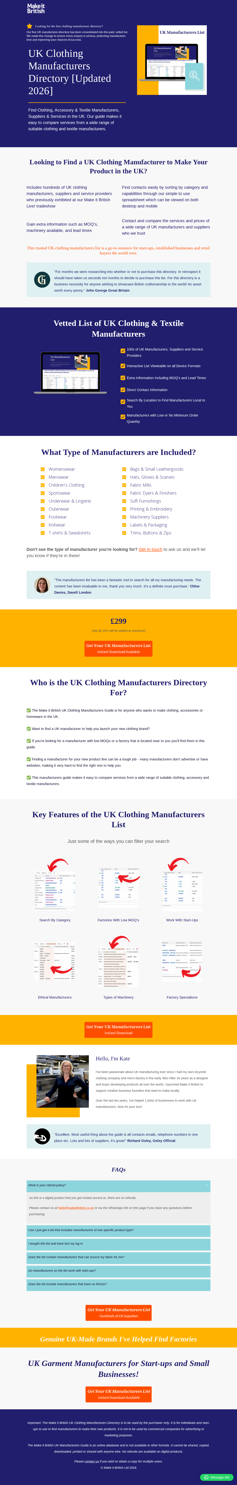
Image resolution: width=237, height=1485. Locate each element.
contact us (92, 1461)
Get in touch (150, 549)
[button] (118, 649)
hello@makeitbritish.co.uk (76, 1208)
